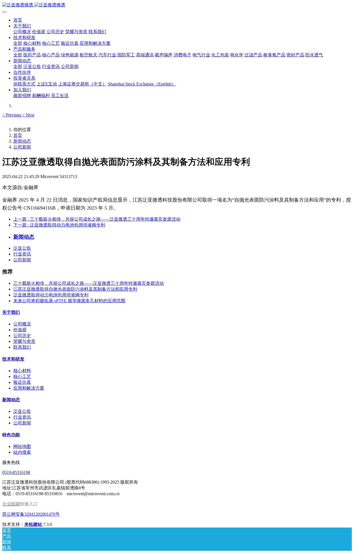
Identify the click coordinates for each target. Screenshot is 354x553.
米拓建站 (33, 524)
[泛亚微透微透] (177, 5)
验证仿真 (22, 382)
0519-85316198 (16, 472)
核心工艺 (22, 376)
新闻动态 (22, 141)
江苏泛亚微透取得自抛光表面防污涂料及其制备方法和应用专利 (75, 289)
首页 (17, 20)
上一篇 (96, 219)
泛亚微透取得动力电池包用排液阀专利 (50, 295)
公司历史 (22, 335)
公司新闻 (22, 147)
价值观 (20, 329)
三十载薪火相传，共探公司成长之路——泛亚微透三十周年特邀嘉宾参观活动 (88, 283)
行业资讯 (22, 254)
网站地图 (22, 446)
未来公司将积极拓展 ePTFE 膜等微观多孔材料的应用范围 (69, 300)
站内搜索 (22, 452)
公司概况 (22, 324)
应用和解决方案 (28, 388)
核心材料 (22, 370)
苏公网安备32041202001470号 (31, 514)
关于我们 (11, 312)
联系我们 (22, 347)
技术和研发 (13, 359)
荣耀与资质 (24, 341)
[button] (12, 115)
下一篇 (59, 225)
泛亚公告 (22, 248)
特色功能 (11, 434)
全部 (17, 43)
